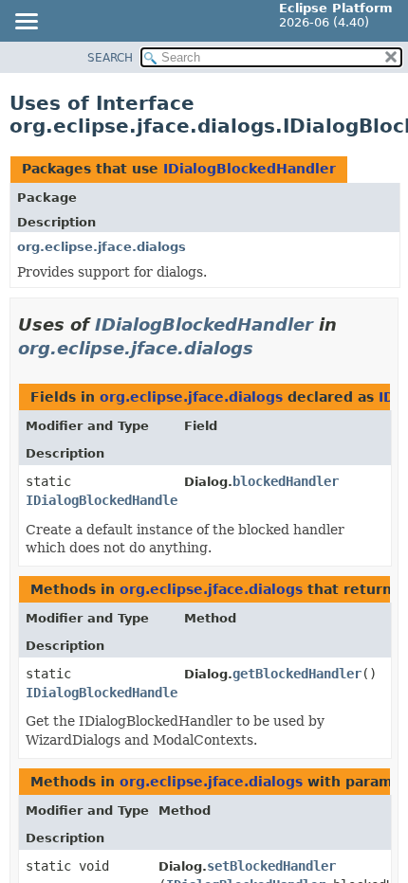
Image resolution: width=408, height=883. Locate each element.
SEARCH (110, 57)
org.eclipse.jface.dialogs (101, 247)
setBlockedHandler (271, 866)
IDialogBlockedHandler (249, 168)
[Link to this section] (266, 348)
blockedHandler (285, 481)
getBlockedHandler (297, 673)
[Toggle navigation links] (25, 22)
